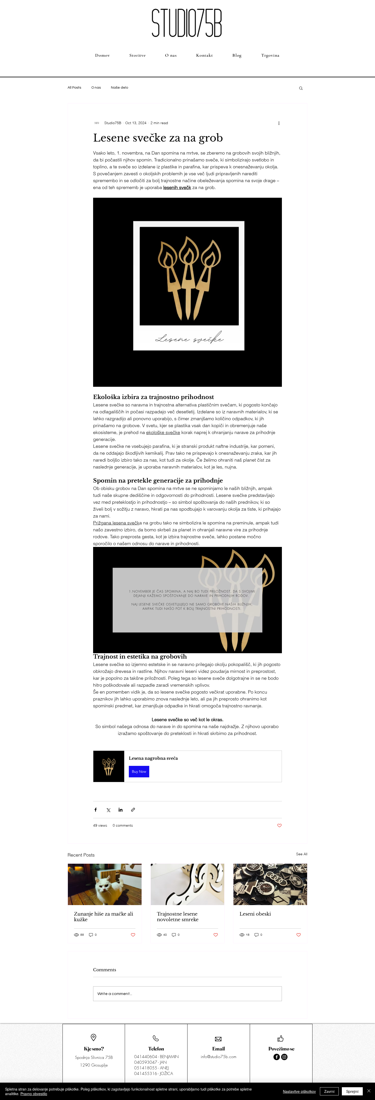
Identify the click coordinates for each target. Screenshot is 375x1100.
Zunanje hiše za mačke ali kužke (103, 916)
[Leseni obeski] (270, 884)
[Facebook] (276, 1057)
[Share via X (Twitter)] (108, 809)
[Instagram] (284, 1057)
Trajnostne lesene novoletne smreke (177, 916)
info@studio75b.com (218, 1056)
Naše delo (119, 87)
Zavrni (329, 1091)
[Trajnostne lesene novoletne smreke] (187, 884)
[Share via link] (133, 809)
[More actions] (279, 123)
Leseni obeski (255, 914)
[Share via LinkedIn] (120, 809)
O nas (96, 87)
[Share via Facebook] (95, 809)
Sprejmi (352, 1091)
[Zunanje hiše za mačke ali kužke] (105, 884)
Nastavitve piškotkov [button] (299, 1091)
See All (301, 854)
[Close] (369, 1091)
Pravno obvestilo (33, 1093)
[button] (300, 88)
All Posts (74, 87)
